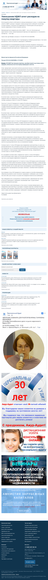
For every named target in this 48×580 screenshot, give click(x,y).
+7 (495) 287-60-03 (30, 547)
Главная (3, 12)
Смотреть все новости (7, 199)
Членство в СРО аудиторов (7, 548)
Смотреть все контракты (7, 261)
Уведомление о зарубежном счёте (32, 531)
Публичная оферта (29, 566)
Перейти (22, 269)
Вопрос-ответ (35, 565)
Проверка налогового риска (31, 525)
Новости (8, 12)
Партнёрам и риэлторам (6, 558)
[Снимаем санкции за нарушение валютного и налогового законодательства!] (24, 500)
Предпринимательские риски (31, 539)
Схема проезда (28, 565)
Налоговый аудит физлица (30, 529)
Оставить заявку (30, 562)
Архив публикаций (6, 308)
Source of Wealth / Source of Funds (32, 537)
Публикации (4, 554)
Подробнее (3, 236)
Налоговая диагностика (6, 525)
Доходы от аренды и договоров (8, 539)
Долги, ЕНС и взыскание (6, 529)
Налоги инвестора (5, 537)
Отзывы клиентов (5, 552)
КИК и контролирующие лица (7, 533)
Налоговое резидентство (7, 535)
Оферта (17, 574)
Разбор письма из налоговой (31, 527)
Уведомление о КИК (29, 535)
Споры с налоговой (5, 527)
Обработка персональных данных (8, 574)
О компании (4, 546)
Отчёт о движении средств (31, 533)
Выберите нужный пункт (7, 267)
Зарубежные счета (5, 531)
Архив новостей (5, 289)
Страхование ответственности (8, 550)
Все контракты (28, 541)
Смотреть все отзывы (6, 245)
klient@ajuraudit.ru (28, 558)
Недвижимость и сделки (6, 541)
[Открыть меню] (44, 7)
